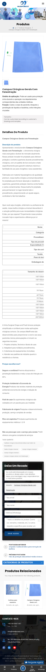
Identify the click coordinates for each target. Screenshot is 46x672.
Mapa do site (38, 659)
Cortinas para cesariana (12, 601)
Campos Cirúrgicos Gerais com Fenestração (16, 456)
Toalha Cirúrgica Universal (11, 449)
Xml (6, 661)
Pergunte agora (35, 662)
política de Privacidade (17, 661)
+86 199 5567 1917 (14, 623)
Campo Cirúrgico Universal (29, 449)
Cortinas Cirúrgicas (25, 28)
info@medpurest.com (16, 631)
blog (30, 659)
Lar (15, 28)
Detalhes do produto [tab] (15, 132)
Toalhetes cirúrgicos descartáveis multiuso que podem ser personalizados (19, 444)
